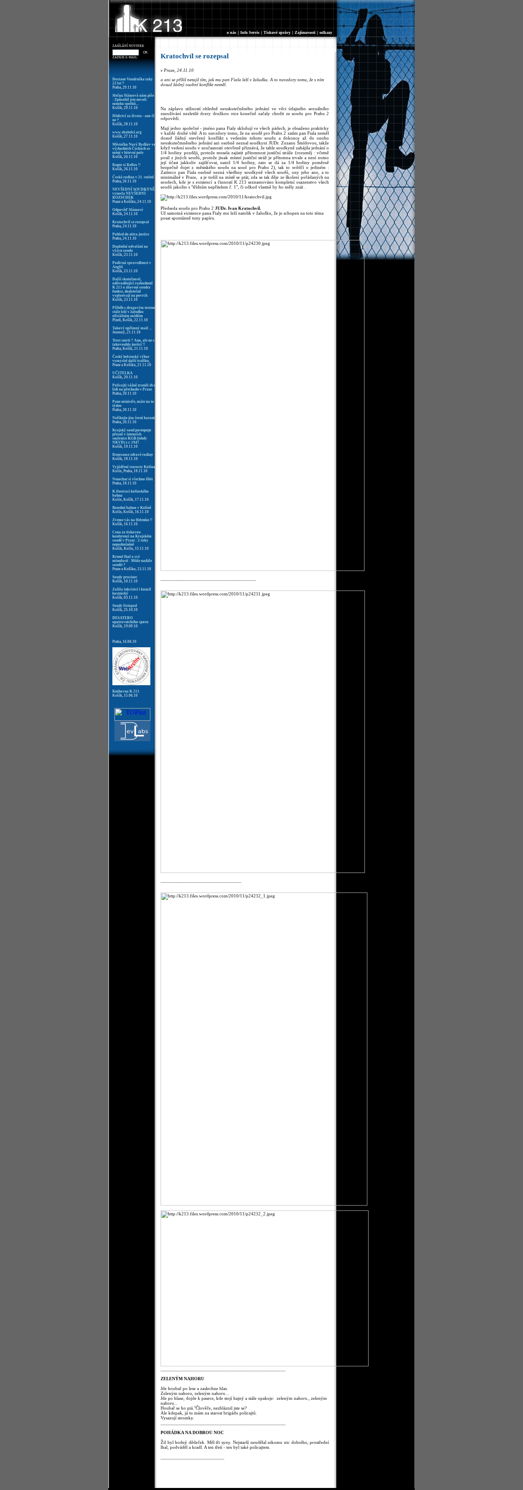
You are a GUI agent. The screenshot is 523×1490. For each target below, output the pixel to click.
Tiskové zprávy (277, 32)
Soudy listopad (124, 606)
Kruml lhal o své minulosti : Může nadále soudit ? (132, 561)
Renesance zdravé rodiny (132, 455)
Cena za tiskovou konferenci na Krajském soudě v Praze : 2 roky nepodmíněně (132, 538)
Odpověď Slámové (127, 210)
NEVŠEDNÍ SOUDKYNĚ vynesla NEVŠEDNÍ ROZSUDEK (133, 193)
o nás (231, 32)
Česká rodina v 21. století (133, 177)
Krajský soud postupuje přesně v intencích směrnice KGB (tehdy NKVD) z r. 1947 (131, 436)
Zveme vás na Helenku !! (132, 520)
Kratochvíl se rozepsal (130, 222)
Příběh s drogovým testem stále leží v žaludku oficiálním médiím (133, 312)
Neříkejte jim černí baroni (133, 418)
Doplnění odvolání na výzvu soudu (130, 248)
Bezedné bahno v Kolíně (131, 508)
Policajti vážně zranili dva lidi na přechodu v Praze (134, 387)
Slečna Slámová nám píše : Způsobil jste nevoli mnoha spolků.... (133, 99)
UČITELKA (122, 373)
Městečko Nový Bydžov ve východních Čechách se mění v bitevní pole (133, 148)
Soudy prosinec (124, 577)
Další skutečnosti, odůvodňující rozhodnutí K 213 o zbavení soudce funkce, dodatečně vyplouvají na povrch (132, 287)
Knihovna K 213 (125, 691)
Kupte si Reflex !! (126, 165)
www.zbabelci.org (127, 132)
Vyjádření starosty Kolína (133, 467)
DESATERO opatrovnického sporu (130, 620)
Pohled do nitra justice (130, 234)
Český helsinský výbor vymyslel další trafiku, (131, 359)
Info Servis (249, 32)
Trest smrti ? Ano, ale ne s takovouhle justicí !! (133, 342)
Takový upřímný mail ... (132, 328)
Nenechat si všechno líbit (132, 479)
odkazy (326, 32)
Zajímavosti (305, 32)
